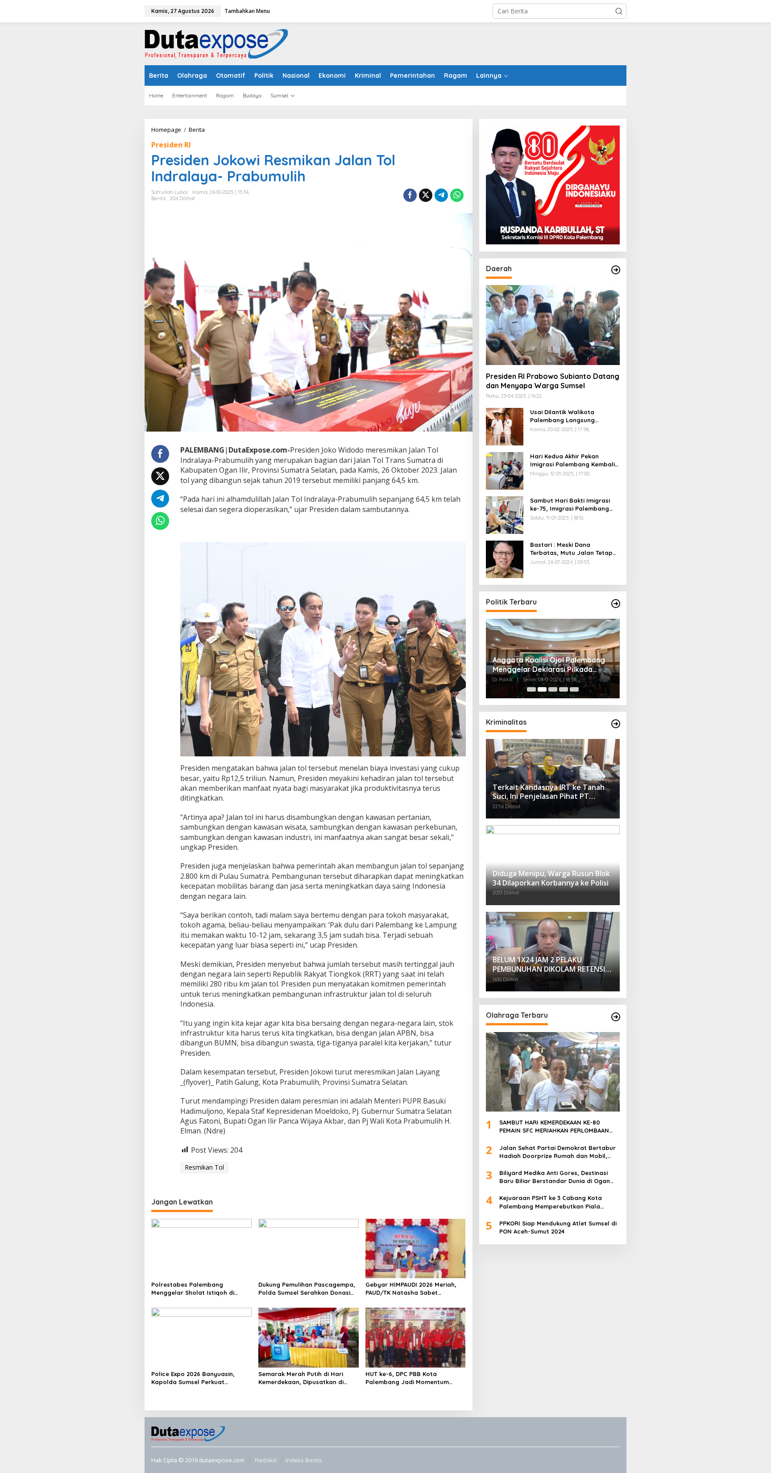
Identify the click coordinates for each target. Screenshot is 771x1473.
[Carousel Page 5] (574, 689)
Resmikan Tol (204, 1167)
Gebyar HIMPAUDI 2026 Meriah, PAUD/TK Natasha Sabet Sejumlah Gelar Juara (410, 1289)
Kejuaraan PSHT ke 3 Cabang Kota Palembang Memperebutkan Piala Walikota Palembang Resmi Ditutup (551, 1202)
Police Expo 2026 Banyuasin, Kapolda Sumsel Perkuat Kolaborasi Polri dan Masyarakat (200, 1378)
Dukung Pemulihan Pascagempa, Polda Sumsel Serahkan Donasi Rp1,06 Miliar (306, 1289)
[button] (618, 11)
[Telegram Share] (441, 195)
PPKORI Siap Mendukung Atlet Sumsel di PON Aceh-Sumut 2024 (558, 1227)
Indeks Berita (304, 1460)
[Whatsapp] (457, 195)
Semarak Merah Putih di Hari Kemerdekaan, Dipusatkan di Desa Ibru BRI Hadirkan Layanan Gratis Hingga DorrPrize (306, 1378)
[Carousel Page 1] (531, 689)
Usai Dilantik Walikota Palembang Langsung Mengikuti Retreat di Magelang (562, 416)
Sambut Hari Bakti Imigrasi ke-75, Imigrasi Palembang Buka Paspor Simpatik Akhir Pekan (570, 504)
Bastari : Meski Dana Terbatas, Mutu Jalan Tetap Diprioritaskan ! (571, 549)
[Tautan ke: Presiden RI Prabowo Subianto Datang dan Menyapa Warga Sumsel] (553, 325)
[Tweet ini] (425, 195)
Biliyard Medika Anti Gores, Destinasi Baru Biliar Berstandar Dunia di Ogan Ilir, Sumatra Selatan (554, 1177)
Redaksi (266, 1460)
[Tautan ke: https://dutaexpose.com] (615, 269)
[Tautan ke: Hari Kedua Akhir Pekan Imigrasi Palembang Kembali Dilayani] (504, 470)
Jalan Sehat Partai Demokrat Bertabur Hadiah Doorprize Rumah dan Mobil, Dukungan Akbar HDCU (557, 1151)
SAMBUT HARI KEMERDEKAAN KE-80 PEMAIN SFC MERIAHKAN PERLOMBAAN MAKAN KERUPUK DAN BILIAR (554, 1126)
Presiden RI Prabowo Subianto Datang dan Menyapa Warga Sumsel (552, 381)
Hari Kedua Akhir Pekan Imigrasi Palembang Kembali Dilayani (572, 460)
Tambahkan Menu (247, 11)
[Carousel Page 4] (563, 689)
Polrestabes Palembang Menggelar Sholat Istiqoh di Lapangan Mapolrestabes (192, 1289)
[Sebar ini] (410, 195)
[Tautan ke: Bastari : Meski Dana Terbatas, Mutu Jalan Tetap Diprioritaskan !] (504, 558)
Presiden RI (171, 145)
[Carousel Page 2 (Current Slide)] (542, 689)
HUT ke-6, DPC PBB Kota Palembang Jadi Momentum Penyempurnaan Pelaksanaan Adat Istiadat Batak (409, 1378)
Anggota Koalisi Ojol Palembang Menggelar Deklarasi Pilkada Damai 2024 (549, 664)
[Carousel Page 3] (552, 689)
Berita (158, 198)
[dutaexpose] (216, 43)
